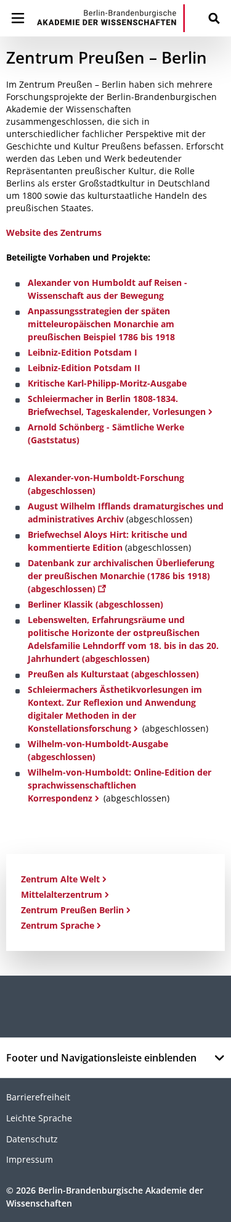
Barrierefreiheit (38, 1097)
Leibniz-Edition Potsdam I (82, 352)
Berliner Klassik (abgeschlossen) (95, 604)
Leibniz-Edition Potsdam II (84, 368)
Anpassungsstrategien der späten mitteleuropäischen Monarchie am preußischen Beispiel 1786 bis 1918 (101, 324)
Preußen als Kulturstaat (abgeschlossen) (113, 674)
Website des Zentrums (54, 232)
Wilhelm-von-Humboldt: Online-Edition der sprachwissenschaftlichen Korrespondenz (119, 785)
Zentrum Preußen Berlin (72, 910)
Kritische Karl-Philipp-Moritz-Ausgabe (107, 383)
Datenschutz (32, 1139)
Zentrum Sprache (57, 925)
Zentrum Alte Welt (60, 879)
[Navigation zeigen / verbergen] (18, 18)
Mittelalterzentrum (61, 894)
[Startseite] (111, 18)
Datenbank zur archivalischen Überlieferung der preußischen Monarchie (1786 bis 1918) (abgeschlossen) (121, 576)
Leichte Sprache (39, 1118)
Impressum (29, 1159)
